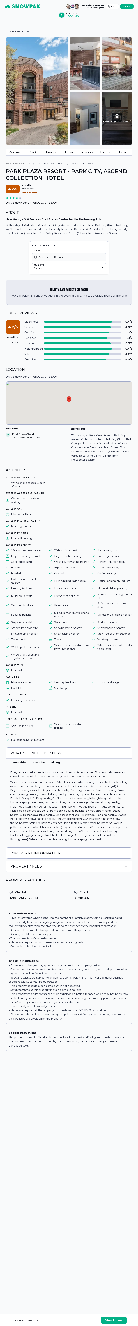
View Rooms (113, 1320)
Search (18, 163)
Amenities (87, 152)
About (32, 152)
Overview (14, 152)
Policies (123, 152)
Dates (36, 250)
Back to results (20, 31)
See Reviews (29, 192)
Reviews (51, 152)
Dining (55, 762)
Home (9, 163)
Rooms (69, 152)
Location (105, 152)
